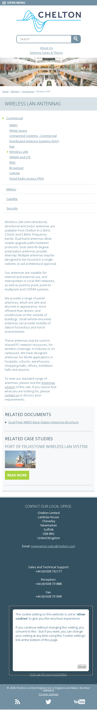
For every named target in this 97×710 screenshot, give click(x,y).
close (82, 667)
